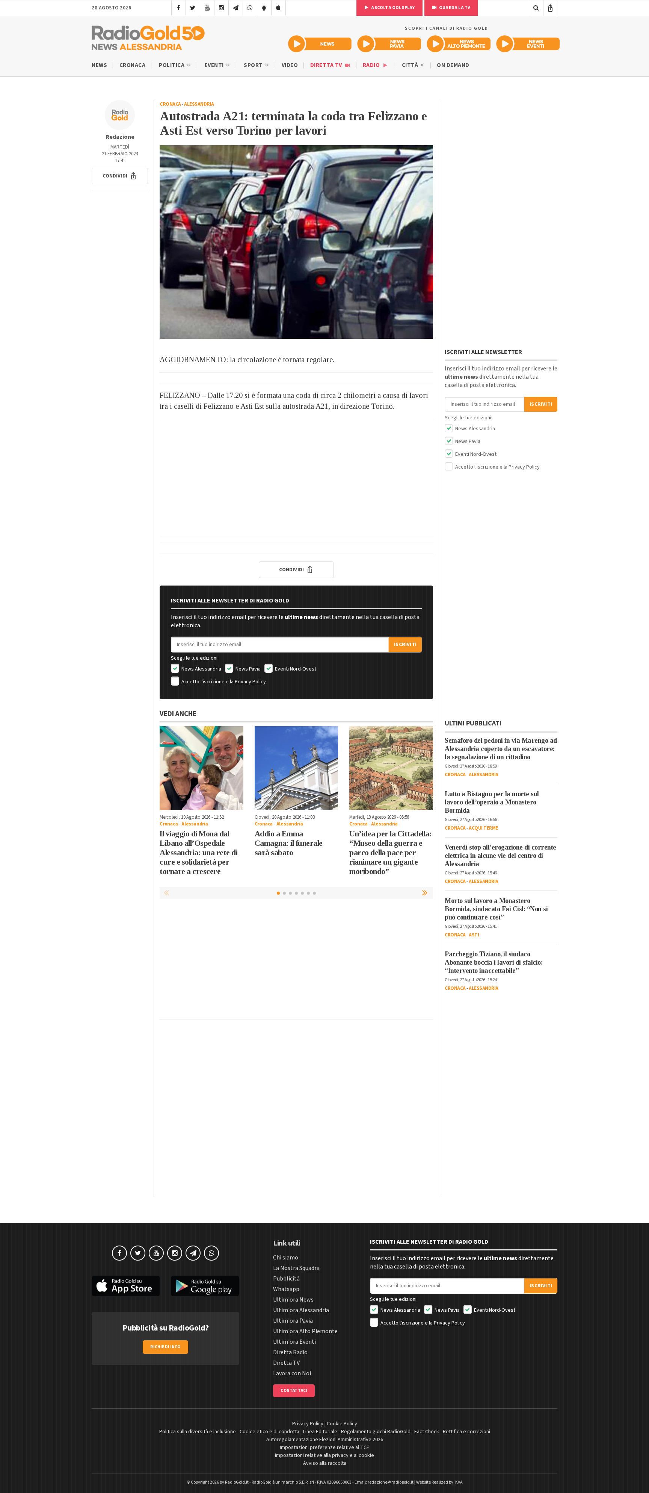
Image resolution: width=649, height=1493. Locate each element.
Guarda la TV (454, 8)
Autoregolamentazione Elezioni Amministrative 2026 (324, 1439)
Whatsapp (286, 1289)
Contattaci (294, 1390)
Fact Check (426, 1431)
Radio (372, 65)
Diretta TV (327, 65)
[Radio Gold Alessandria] (148, 36)
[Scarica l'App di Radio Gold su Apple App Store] (126, 1286)
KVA (459, 1482)
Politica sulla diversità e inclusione (197, 1431)
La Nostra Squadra (296, 1268)
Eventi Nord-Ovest (295, 669)
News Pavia (247, 669)
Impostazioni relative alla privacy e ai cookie (324, 1455)
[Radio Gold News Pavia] (389, 43)
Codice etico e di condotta (269, 1431)
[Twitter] (193, 7)
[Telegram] (236, 7)
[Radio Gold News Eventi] (528, 43)
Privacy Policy (250, 682)
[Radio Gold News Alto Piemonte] (459, 43)
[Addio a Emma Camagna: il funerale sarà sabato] (296, 768)
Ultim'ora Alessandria (301, 1310)
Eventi (215, 65)
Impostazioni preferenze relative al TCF (324, 1447)
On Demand (453, 65)
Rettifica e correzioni (466, 1431)
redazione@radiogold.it (391, 1482)
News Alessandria (200, 669)
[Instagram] (221, 7)
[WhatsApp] (250, 7)
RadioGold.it (237, 1482)
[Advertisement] (296, 477)
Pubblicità (286, 1279)
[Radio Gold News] (320, 43)
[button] (120, 176)
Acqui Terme (483, 828)
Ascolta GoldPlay (392, 8)
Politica (172, 65)
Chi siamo (285, 1257)
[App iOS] (278, 7)
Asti (474, 935)
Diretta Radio (290, 1352)
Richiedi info (165, 1347)
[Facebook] (179, 7)
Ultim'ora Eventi (294, 1342)
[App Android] (264, 7)
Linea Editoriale (320, 1431)
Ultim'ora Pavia (293, 1321)
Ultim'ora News (293, 1300)
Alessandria (199, 104)
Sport (254, 65)
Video (290, 65)
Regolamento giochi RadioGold (376, 1431)
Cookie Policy (342, 1424)
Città (411, 65)
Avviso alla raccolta (324, 1463)
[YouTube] (207, 7)
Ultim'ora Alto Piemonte (305, 1331)
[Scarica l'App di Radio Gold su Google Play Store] (205, 1286)
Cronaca (132, 65)
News (99, 65)
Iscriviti (405, 644)
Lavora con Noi (292, 1373)
